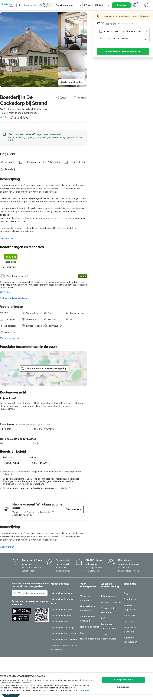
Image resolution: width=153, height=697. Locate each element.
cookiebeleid (83, 690)
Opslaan (82, 97)
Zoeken (121, 5)
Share (63, 97)
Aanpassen (123, 687)
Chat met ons (74, 509)
